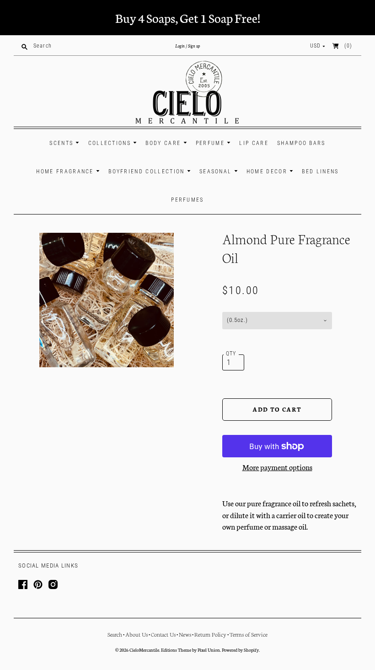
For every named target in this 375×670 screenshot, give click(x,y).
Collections (111, 143)
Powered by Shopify (240, 650)
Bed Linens (320, 171)
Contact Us (163, 634)
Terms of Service (249, 634)
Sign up (194, 45)
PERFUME (211, 143)
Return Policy (210, 634)
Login (180, 45)
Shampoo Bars (301, 143)
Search (114, 634)
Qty (231, 353)
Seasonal (216, 171)
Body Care (164, 143)
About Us (136, 634)
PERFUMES (187, 200)
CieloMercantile (144, 650)
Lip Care (253, 143)
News (185, 634)
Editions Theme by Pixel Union (190, 650)
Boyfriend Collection (147, 171)
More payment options (277, 466)
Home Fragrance (66, 171)
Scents (62, 143)
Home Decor (267, 171)
